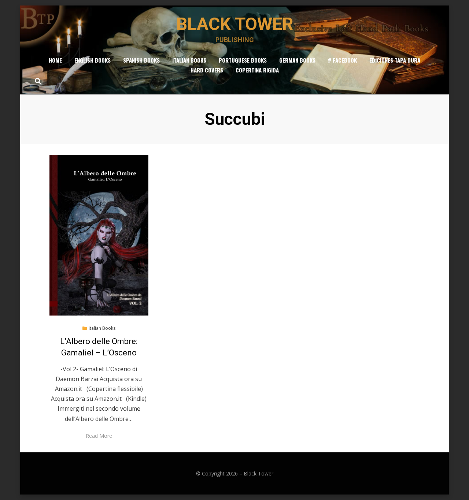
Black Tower (234, 24)
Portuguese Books (243, 60)
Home (55, 60)
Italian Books (189, 60)
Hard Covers (207, 70)
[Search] (36, 81)
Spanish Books (141, 60)
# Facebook (342, 60)
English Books (92, 60)
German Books (297, 60)
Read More (99, 435)
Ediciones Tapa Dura (394, 60)
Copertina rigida (257, 70)
